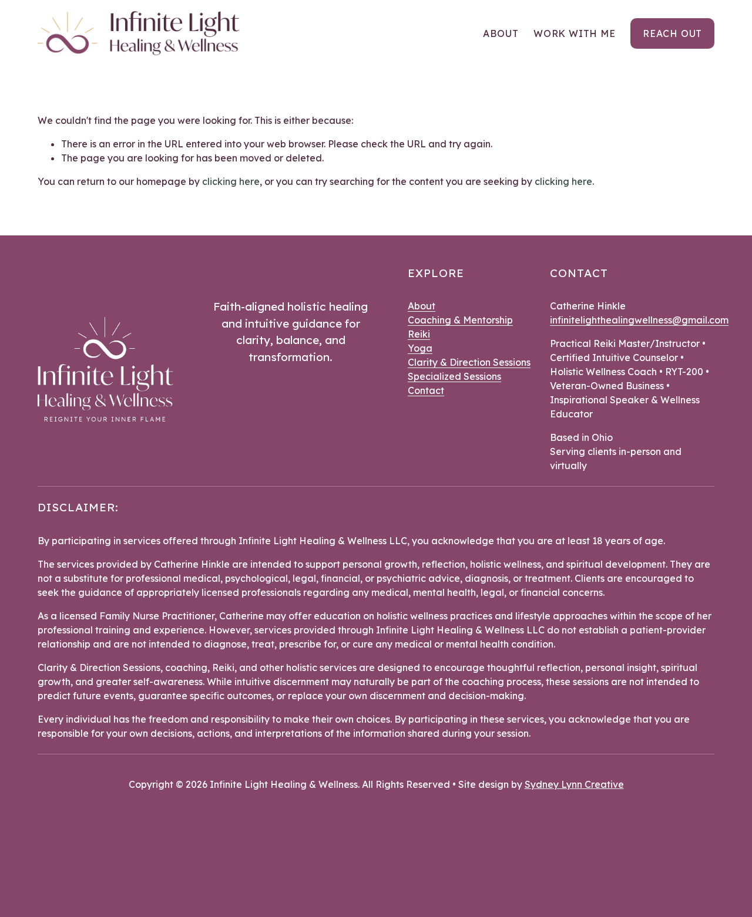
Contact (426, 390)
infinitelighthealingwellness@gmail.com (639, 320)
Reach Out (672, 33)
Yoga (420, 348)
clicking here (231, 181)
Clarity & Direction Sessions (469, 362)
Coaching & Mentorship (460, 320)
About (500, 33)
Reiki (419, 334)
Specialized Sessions (454, 376)
